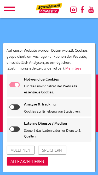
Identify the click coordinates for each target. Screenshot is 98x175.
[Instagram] (73, 9)
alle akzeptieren (27, 161)
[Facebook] (82, 9)
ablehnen (20, 150)
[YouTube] (91, 9)
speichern (52, 150)
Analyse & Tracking (40, 104)
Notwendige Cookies (41, 79)
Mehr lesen (74, 68)
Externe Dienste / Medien (45, 123)
